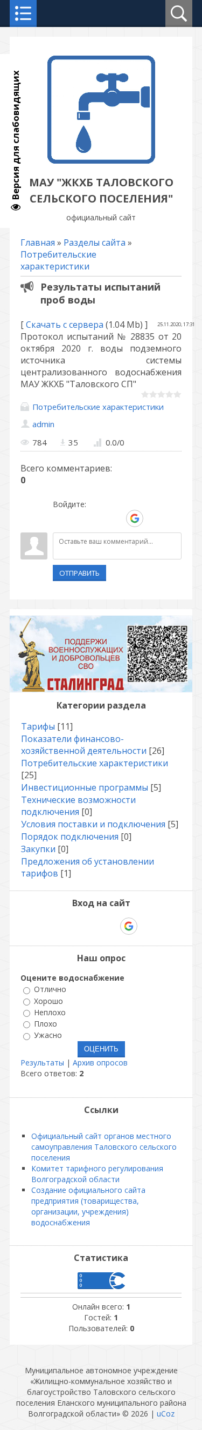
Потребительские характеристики (58, 260)
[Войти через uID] (61, 518)
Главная (37, 242)
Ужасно (48, 1035)
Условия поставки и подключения (93, 824)
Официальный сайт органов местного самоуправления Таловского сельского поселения (104, 1147)
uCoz (166, 1413)
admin (43, 424)
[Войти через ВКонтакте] (79, 518)
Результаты (42, 1062)
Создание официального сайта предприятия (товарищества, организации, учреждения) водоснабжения (88, 1206)
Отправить (79, 573)
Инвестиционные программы (84, 787)
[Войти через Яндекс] (116, 518)
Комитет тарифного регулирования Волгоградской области (97, 1173)
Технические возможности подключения (78, 806)
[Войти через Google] (134, 518)
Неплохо (50, 1012)
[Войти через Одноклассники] (153, 518)
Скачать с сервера (64, 324)
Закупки (38, 849)
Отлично (50, 989)
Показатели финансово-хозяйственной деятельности (84, 745)
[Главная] (101, 161)
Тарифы (38, 726)
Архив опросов (100, 1062)
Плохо (45, 1023)
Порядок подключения (70, 836)
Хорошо (48, 1001)
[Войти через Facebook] (97, 518)
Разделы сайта (95, 242)
